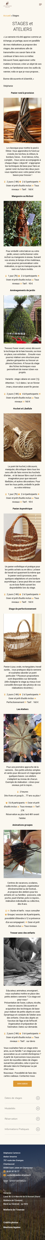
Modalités (10, 1108)
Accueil (6, 15)
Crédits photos (10, 1222)
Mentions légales (11, 1227)
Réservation (11, 1118)
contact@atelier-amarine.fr (19, 1175)
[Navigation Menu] (40, 4)
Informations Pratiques (17, 1129)
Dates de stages (13, 1098)
